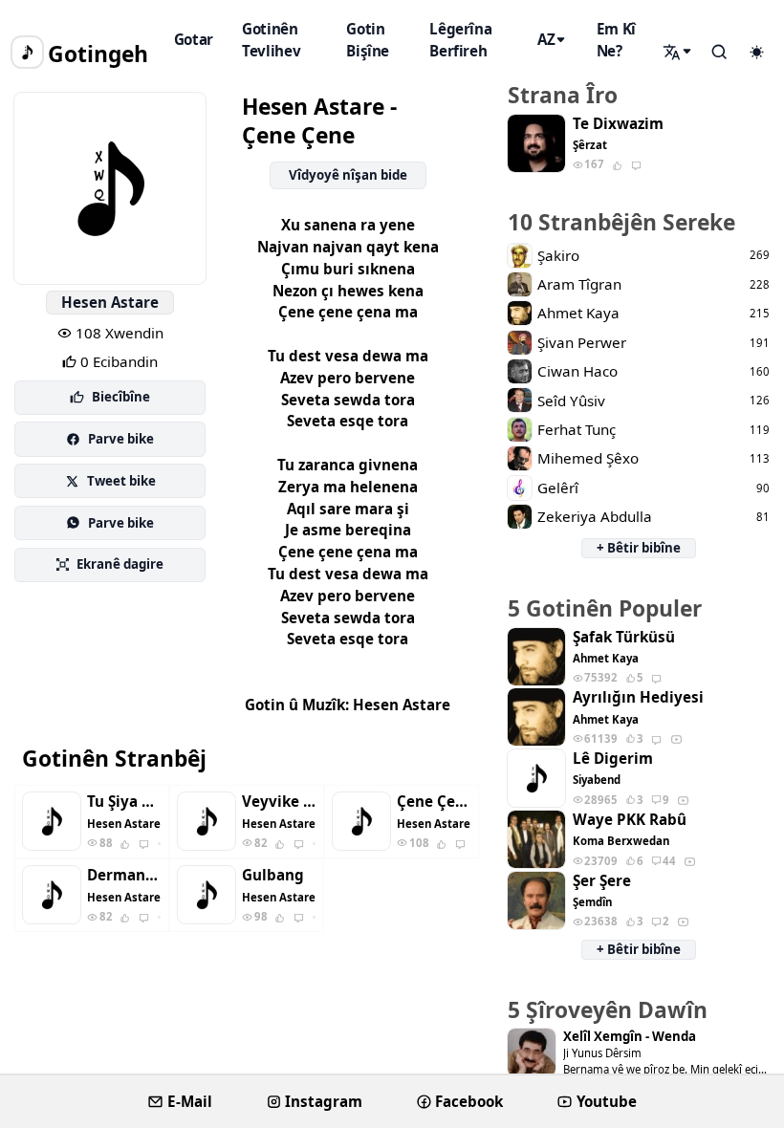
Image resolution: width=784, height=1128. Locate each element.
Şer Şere (602, 881)
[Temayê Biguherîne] (756, 52)
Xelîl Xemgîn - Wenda (629, 1037)
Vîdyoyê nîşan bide (348, 175)
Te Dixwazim (618, 124)
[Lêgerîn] (679, 51)
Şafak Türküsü (624, 637)
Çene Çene (433, 801)
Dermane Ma (124, 875)
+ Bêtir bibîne (639, 547)
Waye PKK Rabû (629, 820)
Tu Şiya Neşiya (124, 801)
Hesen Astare (110, 302)
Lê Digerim (613, 758)
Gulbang (273, 875)
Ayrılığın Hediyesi (638, 697)
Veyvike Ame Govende (279, 801)
